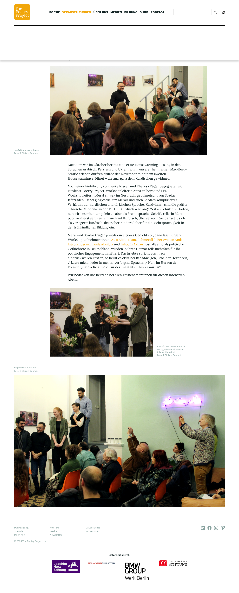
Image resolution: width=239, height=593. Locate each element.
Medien (116, 12)
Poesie (54, 12)
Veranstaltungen (76, 12)
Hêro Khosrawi (79, 244)
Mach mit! (20, 534)
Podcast (157, 12)
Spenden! (19, 531)
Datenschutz (93, 527)
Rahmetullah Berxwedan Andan (161, 240)
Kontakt (54, 527)
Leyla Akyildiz (102, 244)
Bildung (130, 12)
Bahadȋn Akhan (132, 244)
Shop (144, 12)
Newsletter (56, 534)
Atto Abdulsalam (123, 240)
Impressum (92, 531)
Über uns (100, 12)
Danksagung (21, 527)
